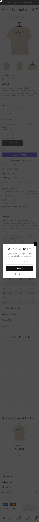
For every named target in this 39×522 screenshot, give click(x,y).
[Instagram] (19, 274)
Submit (19, 268)
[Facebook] (15, 274)
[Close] (35, 244)
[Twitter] (23, 274)
